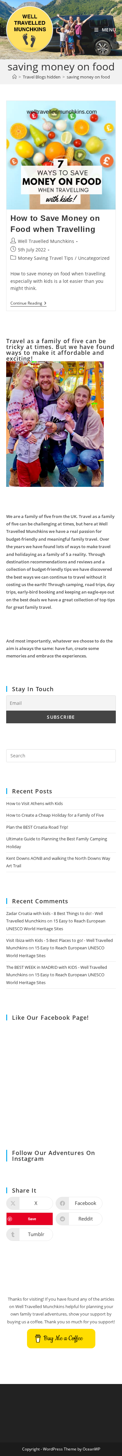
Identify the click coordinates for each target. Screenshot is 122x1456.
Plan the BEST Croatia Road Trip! (37, 827)
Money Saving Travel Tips (45, 258)
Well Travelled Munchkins (46, 241)
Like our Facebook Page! (50, 1017)
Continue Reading (28, 304)
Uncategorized (94, 258)
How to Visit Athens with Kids (34, 803)
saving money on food (88, 77)
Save (32, 1218)
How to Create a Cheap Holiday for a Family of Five (55, 815)
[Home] (14, 77)
